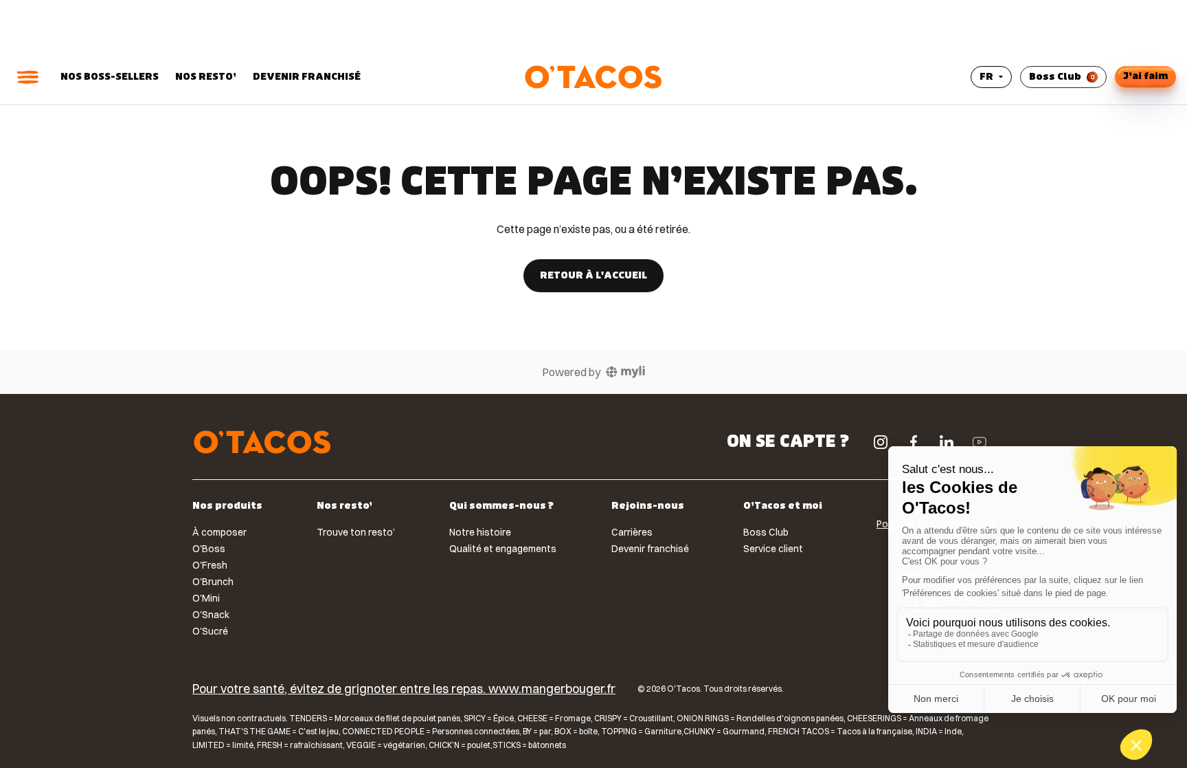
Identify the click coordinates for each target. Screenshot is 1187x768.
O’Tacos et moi (782, 507)
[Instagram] (881, 442)
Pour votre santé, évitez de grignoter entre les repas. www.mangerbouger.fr (403, 689)
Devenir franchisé (307, 76)
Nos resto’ (205, 76)
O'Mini (206, 598)
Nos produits (227, 507)
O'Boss (208, 548)
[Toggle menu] (27, 77)
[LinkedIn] (946, 442)
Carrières (632, 532)
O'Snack (210, 614)
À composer (219, 532)
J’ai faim (1145, 76)
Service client (773, 548)
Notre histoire (480, 532)
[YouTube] (979, 442)
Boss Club (1055, 76)
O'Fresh (209, 565)
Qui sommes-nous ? (501, 507)
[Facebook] (913, 442)
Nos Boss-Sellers (109, 76)
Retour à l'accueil (593, 275)
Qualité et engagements (502, 548)
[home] (262, 442)
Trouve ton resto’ (356, 532)
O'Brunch (213, 581)
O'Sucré (210, 631)
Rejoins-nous (647, 507)
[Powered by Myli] (625, 372)
